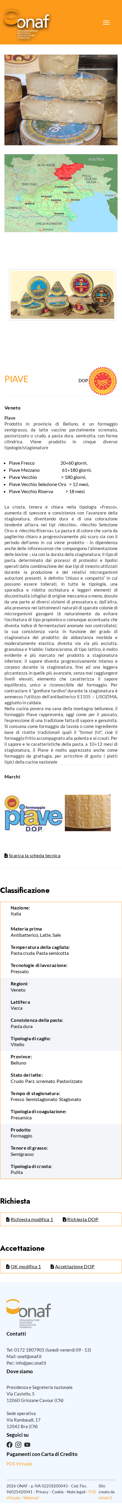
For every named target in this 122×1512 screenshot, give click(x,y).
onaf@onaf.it (29, 1356)
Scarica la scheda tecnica (34, 855)
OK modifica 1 (26, 1266)
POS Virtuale (19, 1463)
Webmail (30, 1497)
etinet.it (105, 1497)
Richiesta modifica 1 (32, 1219)
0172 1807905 (29, 1349)
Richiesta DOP (82, 1219)
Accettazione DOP (74, 1266)
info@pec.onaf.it (31, 1363)
